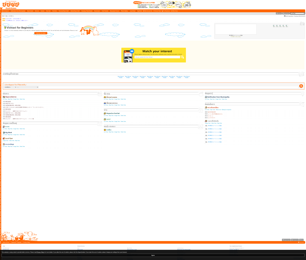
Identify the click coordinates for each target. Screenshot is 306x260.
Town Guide (80, 249)
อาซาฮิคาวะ (11, 16)
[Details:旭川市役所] (172, 77)
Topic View (212, 109)
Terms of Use (6, 242)
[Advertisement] (153, 225)
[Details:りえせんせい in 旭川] (157, 77)
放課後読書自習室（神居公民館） (12, 105)
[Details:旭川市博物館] (128, 77)
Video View (22, 99)
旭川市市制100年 (210, 112)
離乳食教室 (7, 101)
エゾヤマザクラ (210, 117)
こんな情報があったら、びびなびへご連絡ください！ (15, 20)
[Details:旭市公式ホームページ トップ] (135, 77)
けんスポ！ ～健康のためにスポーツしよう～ (15, 111)
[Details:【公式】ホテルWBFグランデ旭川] (120, 77)
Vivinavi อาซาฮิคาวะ (234, 249)
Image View (16, 99)
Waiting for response (226, 109)
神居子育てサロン (8, 103)
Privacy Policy (26, 242)
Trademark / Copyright (16, 242)
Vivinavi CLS (6, 249)
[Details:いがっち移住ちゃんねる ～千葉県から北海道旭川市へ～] (179, 77)
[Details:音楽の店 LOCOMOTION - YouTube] (142, 77)
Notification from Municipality (184, 249)
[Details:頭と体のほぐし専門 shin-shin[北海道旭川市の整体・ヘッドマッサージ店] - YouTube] (150, 77)
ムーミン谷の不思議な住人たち (213, 113)
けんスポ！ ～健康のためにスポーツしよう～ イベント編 (18, 118)
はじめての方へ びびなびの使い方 (11, 18)
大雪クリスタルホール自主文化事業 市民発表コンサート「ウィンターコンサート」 (23, 107)
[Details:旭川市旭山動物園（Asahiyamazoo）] (164, 77)
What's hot (218, 109)
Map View (10, 99)
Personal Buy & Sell (132, 249)
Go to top (302, 242)
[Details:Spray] (186, 77)
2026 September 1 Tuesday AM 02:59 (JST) (295, 16)
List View (5, 99)
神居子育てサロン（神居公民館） (12, 113)
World (3, 16)
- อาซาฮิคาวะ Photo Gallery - (235, 36)
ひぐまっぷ (209, 115)
